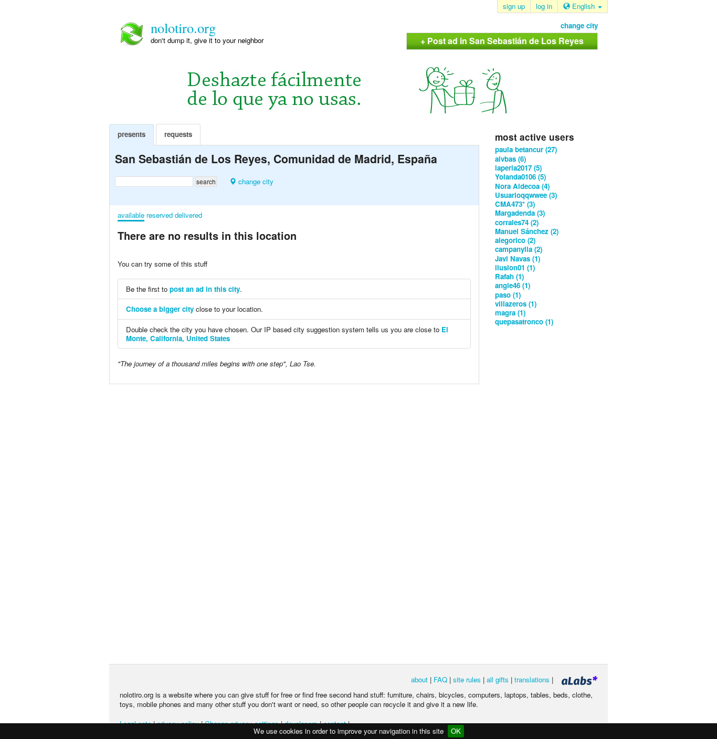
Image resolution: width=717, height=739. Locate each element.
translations (532, 679)
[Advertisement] (537, 494)
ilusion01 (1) (515, 267)
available (131, 215)
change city (579, 25)
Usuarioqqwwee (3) (526, 195)
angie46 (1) (512, 285)
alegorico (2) (515, 240)
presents (131, 134)
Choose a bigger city (160, 309)
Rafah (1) (509, 276)
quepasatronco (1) (524, 321)
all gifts (498, 679)
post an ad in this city (205, 289)
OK (456, 731)
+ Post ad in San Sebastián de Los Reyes (502, 41)
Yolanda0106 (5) (520, 177)
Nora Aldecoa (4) (522, 186)
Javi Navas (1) (517, 258)
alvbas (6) (510, 159)
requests (178, 134)
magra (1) (510, 313)
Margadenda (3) (520, 213)
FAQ (440, 679)
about (419, 679)
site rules (467, 679)
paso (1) (508, 295)
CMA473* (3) (515, 204)
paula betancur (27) (526, 149)
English (583, 6)
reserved (159, 215)
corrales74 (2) (517, 222)
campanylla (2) (518, 249)
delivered (188, 215)
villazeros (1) (515, 304)
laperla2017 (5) (518, 168)
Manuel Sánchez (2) (526, 231)
